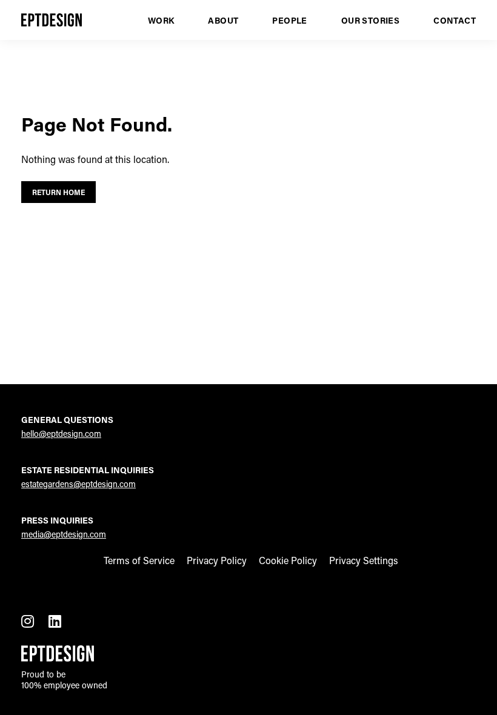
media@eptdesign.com (63, 534)
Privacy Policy (217, 560)
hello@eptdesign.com (61, 433)
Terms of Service (139, 560)
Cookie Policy (288, 560)
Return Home (58, 192)
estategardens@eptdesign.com (78, 484)
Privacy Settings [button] (363, 560)
